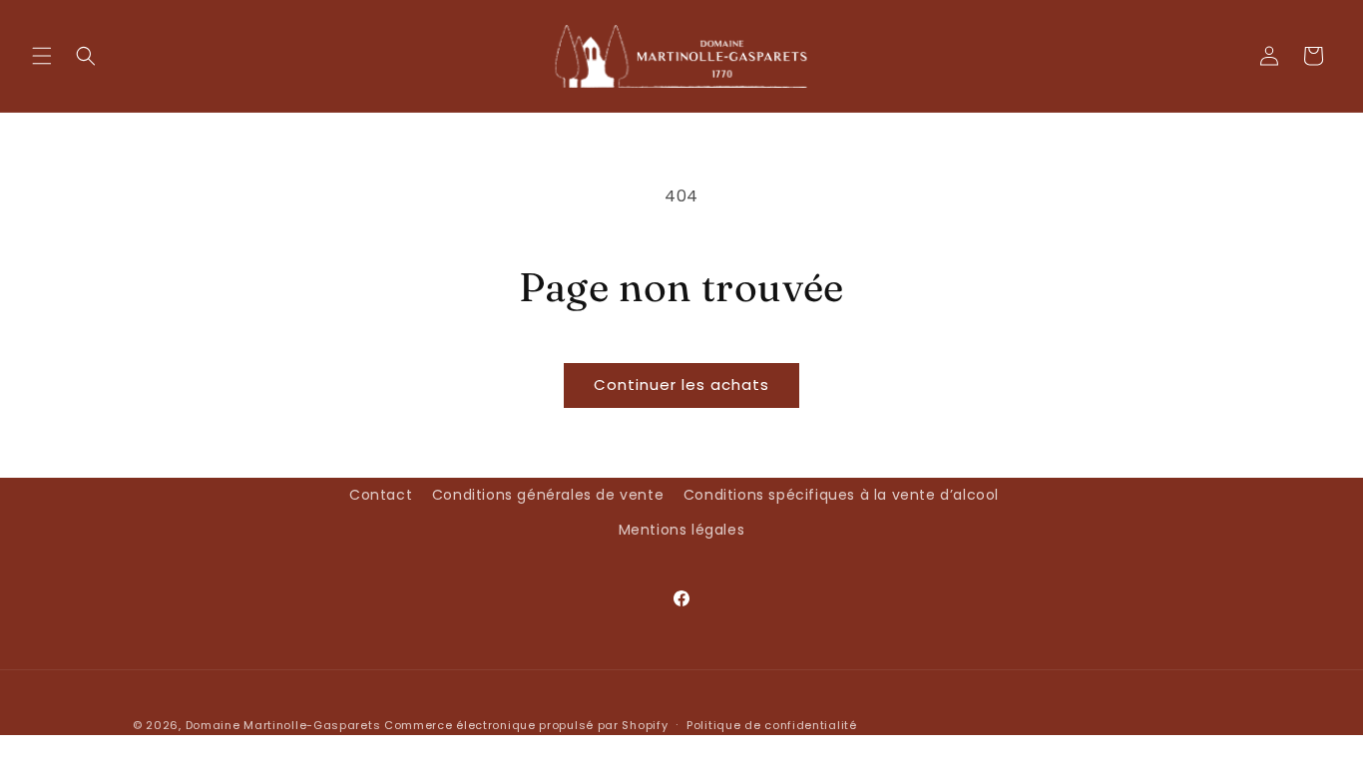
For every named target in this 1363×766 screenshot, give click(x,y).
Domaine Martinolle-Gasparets (283, 725)
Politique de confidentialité (771, 725)
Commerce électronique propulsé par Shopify (526, 725)
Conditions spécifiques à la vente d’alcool (841, 495)
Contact (380, 495)
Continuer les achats (681, 384)
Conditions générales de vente (548, 495)
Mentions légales (682, 530)
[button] (42, 56)
